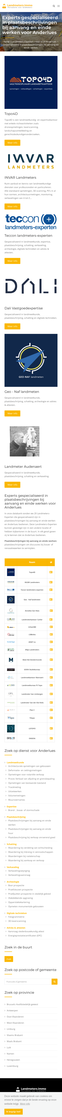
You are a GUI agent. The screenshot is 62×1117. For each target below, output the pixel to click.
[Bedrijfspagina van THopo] (51, 718)
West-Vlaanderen (15, 1022)
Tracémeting (14, 787)
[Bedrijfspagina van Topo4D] (11, 572)
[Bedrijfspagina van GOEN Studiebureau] (51, 670)
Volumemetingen (16, 795)
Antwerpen (12, 1010)
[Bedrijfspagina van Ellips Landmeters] (51, 650)
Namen (10, 1053)
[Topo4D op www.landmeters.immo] (31, 82)
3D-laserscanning (17, 921)
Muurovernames (16, 799)
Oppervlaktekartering (19, 902)
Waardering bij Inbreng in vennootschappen (30, 851)
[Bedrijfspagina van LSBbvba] (51, 634)
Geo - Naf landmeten (22, 392)
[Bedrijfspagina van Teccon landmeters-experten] (11, 590)
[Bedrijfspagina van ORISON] (51, 738)
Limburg (11, 1029)
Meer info (12, 142)
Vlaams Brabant (15, 1035)
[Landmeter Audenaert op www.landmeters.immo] (25, 441)
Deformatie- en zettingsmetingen (25, 770)
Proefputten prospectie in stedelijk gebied (29, 893)
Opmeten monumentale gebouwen (26, 906)
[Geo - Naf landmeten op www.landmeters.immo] (31, 360)
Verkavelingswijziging (19, 870)
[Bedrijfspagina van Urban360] (51, 627)
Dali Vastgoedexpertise (24, 308)
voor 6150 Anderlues (46, 41)
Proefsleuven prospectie (20, 889)
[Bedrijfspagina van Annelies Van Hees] (51, 611)
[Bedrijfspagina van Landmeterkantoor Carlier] (11, 619)
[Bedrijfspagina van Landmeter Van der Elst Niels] (51, 703)
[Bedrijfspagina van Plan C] (51, 710)
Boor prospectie (16, 885)
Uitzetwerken (15, 791)
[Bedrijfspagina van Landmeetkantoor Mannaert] (51, 677)
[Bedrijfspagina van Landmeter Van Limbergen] (51, 694)
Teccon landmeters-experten (28, 236)
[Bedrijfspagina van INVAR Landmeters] (11, 582)
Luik (9, 1047)
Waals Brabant (14, 1041)
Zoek (8, 959)
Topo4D (11, 114)
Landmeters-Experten (22, 41)
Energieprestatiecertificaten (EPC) (25, 935)
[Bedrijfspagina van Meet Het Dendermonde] (51, 660)
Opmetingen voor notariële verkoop (26, 774)
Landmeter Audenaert (23, 467)
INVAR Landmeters (20, 178)
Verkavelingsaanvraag (19, 875)
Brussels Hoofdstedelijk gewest (22, 1004)
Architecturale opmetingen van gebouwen (29, 766)
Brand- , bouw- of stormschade (23, 810)
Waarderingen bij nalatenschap (24, 856)
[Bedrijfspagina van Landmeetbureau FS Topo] (51, 685)
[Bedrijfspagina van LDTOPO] (51, 728)
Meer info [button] (25, 1104)
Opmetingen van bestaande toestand (27, 782)
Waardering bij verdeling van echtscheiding (30, 847)
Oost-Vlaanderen (15, 1016)
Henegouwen (13, 1059)
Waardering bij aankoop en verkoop (26, 860)
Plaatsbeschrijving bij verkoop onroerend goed (31, 837)
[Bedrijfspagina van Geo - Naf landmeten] (11, 599)
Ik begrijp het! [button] (13, 1111)
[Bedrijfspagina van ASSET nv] (51, 642)
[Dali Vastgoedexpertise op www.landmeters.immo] (31, 285)
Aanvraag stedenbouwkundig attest (26, 931)
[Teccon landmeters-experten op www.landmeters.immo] (31, 222)
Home (6, 41)
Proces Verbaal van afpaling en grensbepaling (31, 778)
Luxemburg (12, 1066)
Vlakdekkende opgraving (20, 898)
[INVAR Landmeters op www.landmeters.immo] (31, 161)
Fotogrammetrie (16, 916)
